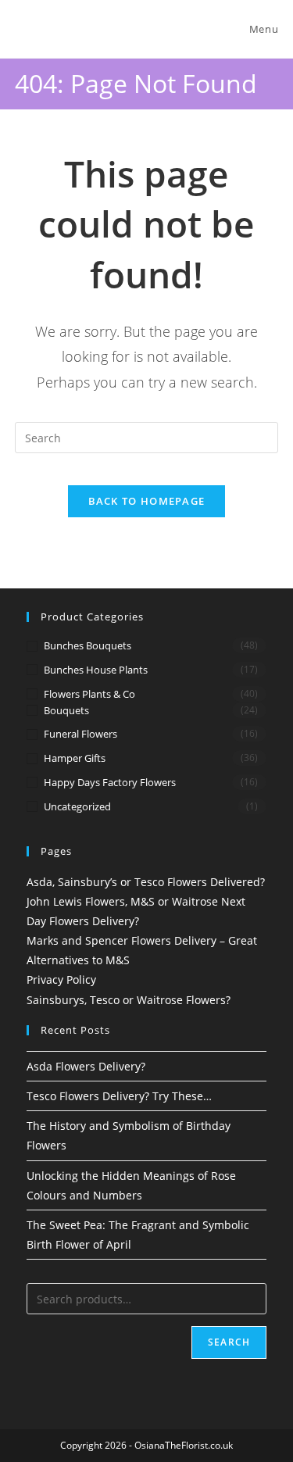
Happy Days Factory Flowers (110, 782)
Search (229, 1342)
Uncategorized (77, 806)
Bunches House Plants (96, 670)
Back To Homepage (146, 501)
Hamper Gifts (74, 758)
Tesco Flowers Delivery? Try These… (119, 1095)
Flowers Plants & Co (89, 694)
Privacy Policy (61, 979)
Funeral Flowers (80, 734)
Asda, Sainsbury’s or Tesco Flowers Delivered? (146, 881)
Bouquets (66, 710)
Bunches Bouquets (87, 645)
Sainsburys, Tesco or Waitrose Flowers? (128, 999)
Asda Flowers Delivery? (86, 1066)
